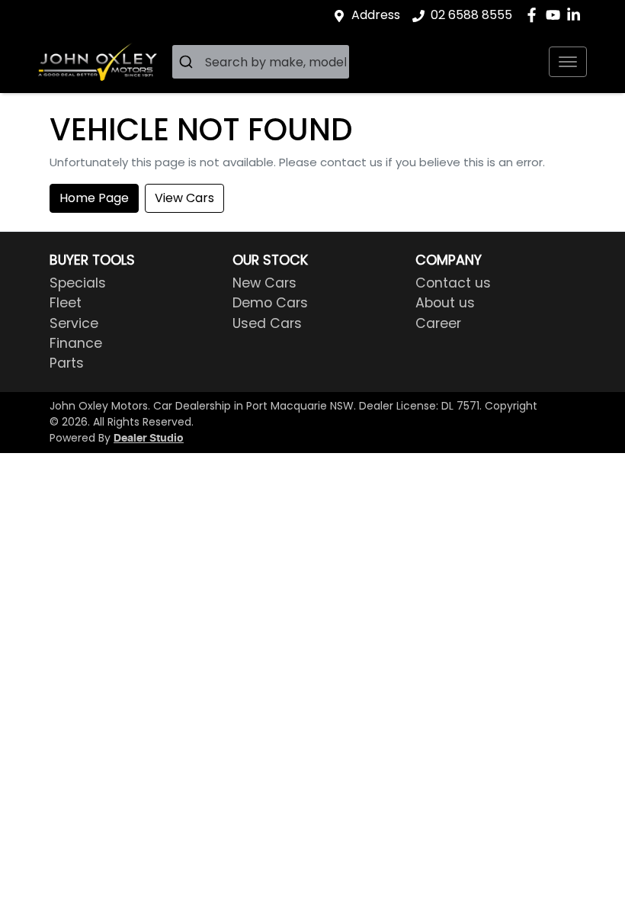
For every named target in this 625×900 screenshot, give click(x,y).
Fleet (66, 303)
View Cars (184, 198)
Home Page (94, 198)
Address (375, 15)
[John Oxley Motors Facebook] (534, 15)
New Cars (264, 283)
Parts (67, 363)
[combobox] (260, 62)
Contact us (453, 283)
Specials (78, 283)
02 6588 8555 (471, 15)
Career (438, 323)
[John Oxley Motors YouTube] (556, 15)
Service (74, 323)
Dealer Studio (149, 438)
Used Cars (267, 323)
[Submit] (188, 62)
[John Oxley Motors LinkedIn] (576, 15)
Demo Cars (270, 303)
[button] (568, 62)
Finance (76, 343)
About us (445, 303)
